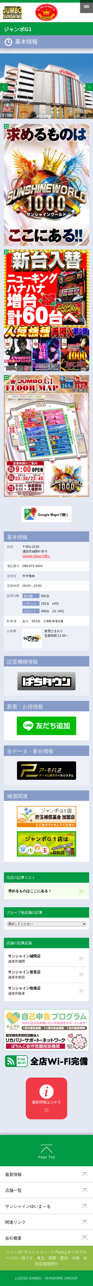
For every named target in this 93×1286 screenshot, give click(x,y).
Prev (4, 87)
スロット (30, 611)
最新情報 (13, 1174)
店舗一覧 (13, 1190)
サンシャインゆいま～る (28, 1206)
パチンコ (30, 603)
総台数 (28, 596)
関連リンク (15, 1222)
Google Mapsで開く (36, 556)
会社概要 (13, 1238)
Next (89, 87)
